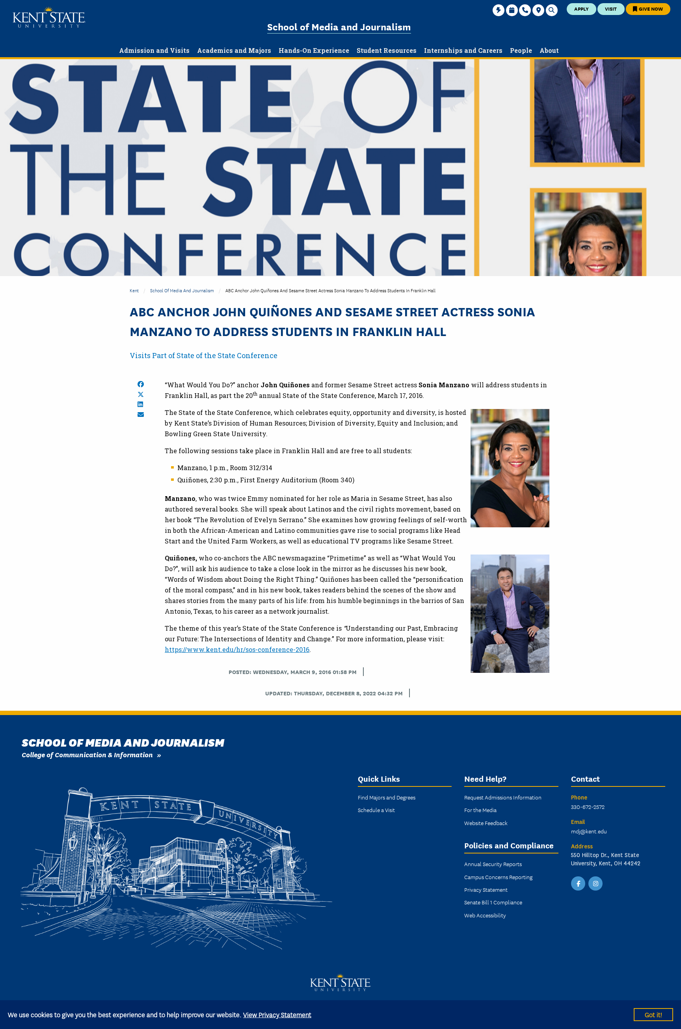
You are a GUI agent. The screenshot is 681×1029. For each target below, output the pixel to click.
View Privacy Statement (277, 1014)
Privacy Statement (486, 889)
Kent (134, 290)
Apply (581, 8)
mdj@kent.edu (589, 831)
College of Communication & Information (87, 754)
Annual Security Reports (493, 863)
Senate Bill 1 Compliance (493, 902)
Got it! (653, 1014)
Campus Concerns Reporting (498, 876)
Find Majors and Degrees (386, 797)
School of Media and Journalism (339, 26)
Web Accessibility (485, 915)
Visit (611, 8)
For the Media (480, 809)
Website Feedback (486, 822)
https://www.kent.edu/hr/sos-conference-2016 (237, 649)
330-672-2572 (588, 806)
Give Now (650, 8)
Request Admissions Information (502, 797)
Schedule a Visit (376, 809)
